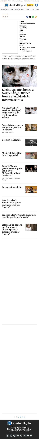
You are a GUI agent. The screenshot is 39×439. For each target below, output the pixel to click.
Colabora (30, 5)
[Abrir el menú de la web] (2, 5)
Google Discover (21, 435)
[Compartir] (27, 17)
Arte (16, 9)
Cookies (28, 429)
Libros (3, 9)
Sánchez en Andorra (17, 1)
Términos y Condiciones (15, 429)
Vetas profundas (28, 48)
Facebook (7, 435)
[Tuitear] (30, 17)
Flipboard (24, 435)
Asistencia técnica (15, 431)
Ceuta (9, 1)
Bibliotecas (9, 9)
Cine (33, 9)
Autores (27, 431)
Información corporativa (19, 427)
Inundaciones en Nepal (30, 1)
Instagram (14, 435)
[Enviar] (33, 17)
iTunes (31, 435)
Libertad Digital (19, 423)
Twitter (11, 435)
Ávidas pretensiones (27, 50)
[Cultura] (15, 5)
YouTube (17, 435)
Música (28, 9)
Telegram (27, 435)
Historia (21, 9)
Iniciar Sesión (36, 5)
